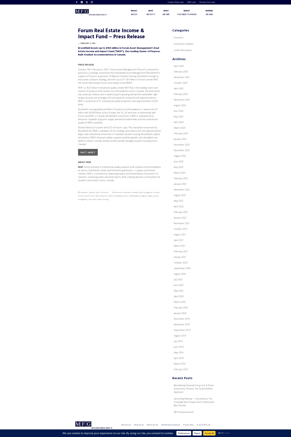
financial (87, 196)
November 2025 (182, 77)
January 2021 (180, 257)
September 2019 (182, 330)
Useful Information (102, 192)
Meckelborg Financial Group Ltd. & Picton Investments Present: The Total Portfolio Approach (194, 388)
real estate (92, 199)
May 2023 (178, 167)
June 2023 (178, 161)
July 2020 (178, 279)
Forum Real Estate (97, 196)
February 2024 (181, 133)
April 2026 (179, 66)
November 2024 (182, 99)
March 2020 (179, 301)
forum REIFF (109, 196)
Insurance (178, 37)
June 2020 (178, 285)
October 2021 (180, 228)
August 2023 (180, 155)
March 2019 (179, 363)
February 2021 (181, 251)
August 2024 (180, 105)
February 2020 (181, 307)
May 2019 (178, 352)
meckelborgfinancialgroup (138, 196)
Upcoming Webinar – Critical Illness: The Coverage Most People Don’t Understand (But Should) (194, 402)
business (156, 192)
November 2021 (182, 223)
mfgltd (150, 196)
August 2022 (180, 195)
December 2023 (182, 144)
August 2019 (180, 335)
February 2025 (181, 94)
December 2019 (182, 318)
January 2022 (180, 217)
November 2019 (182, 324)
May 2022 (178, 200)
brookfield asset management (142, 192)
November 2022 (182, 189)
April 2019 (179, 358)
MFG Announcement (184, 412)
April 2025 (179, 88)
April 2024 (179, 122)
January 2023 (180, 184)
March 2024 (179, 127)
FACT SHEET (87, 152)
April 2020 (179, 296)
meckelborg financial (121, 196)
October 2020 (180, 262)
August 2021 (180, 234)
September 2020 (182, 268)
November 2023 (182, 150)
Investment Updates (87, 192)
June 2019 (178, 346)
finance (80, 196)
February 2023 (181, 178)
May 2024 (178, 116)
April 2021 (179, 240)
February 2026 (181, 71)
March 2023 (179, 172)
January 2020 (180, 313)
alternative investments (122, 192)
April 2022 (179, 206)
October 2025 (180, 82)
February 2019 (181, 369)
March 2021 (179, 245)
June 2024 (178, 110)
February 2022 (181, 212)
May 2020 (178, 290)
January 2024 (180, 139)
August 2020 (180, 273)
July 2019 (178, 341)
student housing (102, 199)
